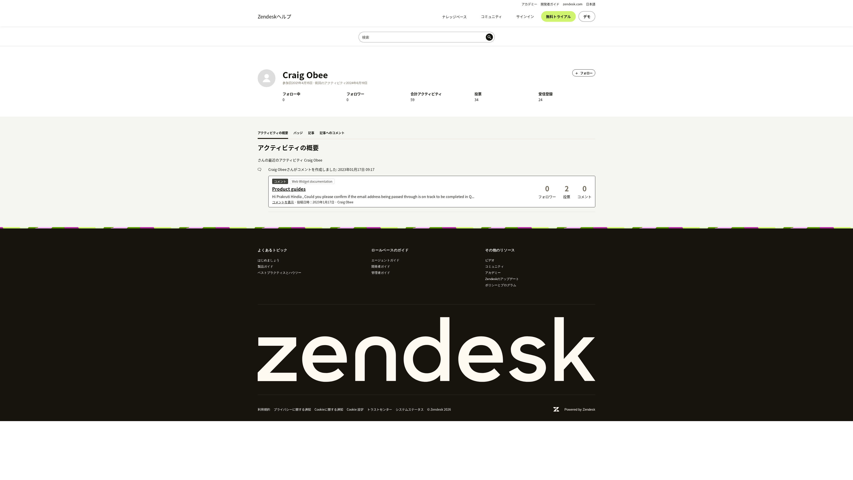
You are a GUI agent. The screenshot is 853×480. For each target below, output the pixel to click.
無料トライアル (558, 16)
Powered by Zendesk (579, 409)
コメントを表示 (283, 202)
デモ (586, 16)
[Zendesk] (426, 349)
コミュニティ (491, 16)
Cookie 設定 (355, 409)
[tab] (273, 133)
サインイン (525, 16)
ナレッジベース (454, 16)
